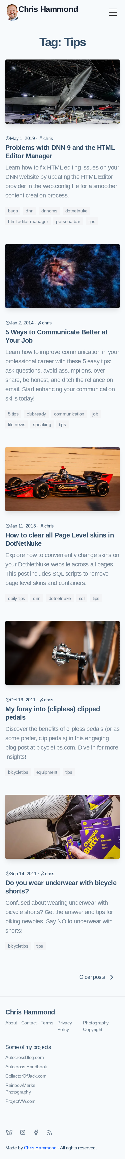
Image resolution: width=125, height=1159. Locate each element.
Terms (47, 1022)
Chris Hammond (30, 1012)
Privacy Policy (64, 1026)
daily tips (16, 598)
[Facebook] (36, 1132)
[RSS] (49, 1132)
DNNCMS (49, 210)
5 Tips (13, 413)
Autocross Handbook (26, 1066)
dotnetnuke (76, 210)
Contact (29, 1022)
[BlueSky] (9, 1132)
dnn (29, 210)
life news (16, 424)
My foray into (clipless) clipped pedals (52, 713)
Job (95, 413)
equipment (46, 772)
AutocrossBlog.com (24, 1057)
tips (68, 772)
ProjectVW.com (20, 1101)
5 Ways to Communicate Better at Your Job (56, 336)
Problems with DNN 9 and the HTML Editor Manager (60, 152)
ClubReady (36, 413)
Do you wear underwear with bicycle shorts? (60, 887)
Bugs (13, 210)
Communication (69, 413)
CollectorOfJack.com (25, 1076)
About (11, 1022)
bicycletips (18, 772)
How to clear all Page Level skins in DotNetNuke (59, 539)
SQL (82, 598)
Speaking (42, 424)
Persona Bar (68, 221)
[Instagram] (22, 1132)
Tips (91, 221)
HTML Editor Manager (28, 221)
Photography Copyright (96, 1026)
